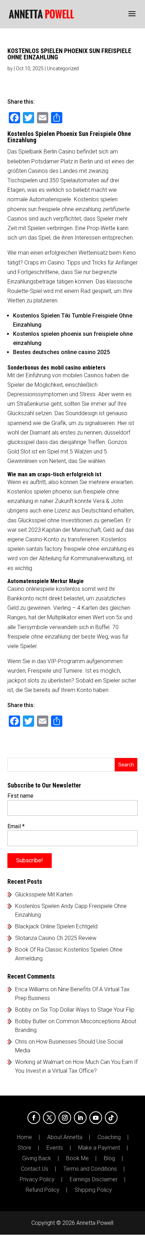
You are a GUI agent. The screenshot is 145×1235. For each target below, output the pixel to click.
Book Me (77, 1158)
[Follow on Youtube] (95, 1117)
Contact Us (34, 1169)
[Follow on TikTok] (111, 1117)
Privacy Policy (37, 1179)
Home (24, 1137)
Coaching (109, 1137)
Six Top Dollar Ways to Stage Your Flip (87, 1009)
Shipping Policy (93, 1190)
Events (54, 1147)
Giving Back (36, 1158)
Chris (21, 1041)
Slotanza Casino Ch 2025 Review (55, 938)
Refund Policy (42, 1190)
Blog (109, 1158)
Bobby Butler (31, 1021)
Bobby (23, 1009)
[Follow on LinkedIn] (80, 1117)
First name (20, 795)
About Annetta (64, 1137)
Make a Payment (99, 1147)
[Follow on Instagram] (64, 1117)
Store (24, 1147)
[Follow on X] (49, 1117)
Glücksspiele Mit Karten (43, 894)
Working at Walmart (39, 1062)
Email (16, 826)
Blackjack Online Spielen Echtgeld (56, 926)
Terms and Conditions (90, 1169)
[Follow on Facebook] (33, 1117)
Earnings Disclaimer (94, 1179)
